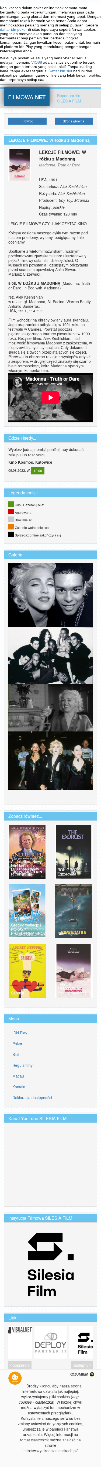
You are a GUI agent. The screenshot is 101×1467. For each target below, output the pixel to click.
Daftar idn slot (60, 71)
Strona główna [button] (73, 121)
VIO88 (36, 62)
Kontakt (18, 1086)
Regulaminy (22, 1065)
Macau (18, 1076)
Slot (15, 1054)
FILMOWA (27, 96)
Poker (17, 1043)
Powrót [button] (27, 121)
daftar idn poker (13, 29)
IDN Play (19, 1032)
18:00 (38, 470)
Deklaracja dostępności (32, 1097)
